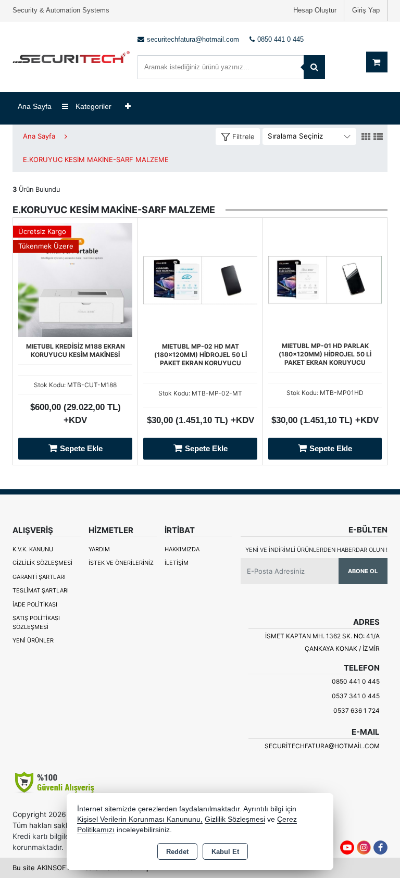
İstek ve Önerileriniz (121, 562)
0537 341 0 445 (356, 696)
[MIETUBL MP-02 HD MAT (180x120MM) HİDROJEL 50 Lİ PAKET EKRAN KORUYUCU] (200, 279)
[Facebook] (380, 847)
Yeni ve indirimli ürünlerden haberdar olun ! (316, 549)
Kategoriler (92, 106)
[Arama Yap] (314, 67)
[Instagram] (364, 847)
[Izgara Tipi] (366, 137)
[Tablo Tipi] (378, 137)
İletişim (177, 562)
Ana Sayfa (35, 106)
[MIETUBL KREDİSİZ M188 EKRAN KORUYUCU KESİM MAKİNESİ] (75, 279)
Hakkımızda (182, 549)
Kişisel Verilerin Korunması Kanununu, (140, 819)
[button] (238, 136)
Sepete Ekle (81, 448)
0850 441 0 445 (356, 681)
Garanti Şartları (39, 576)
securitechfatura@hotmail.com (322, 746)
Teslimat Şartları (40, 590)
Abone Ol (363, 571)
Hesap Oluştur (314, 10)
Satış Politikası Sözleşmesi (36, 622)
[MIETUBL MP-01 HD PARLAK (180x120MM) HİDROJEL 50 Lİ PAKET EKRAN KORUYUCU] (325, 279)
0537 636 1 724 (356, 710)
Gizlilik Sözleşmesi (42, 562)
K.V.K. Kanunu (32, 549)
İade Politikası (34, 604)
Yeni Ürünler (33, 640)
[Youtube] (347, 847)
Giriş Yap (366, 10)
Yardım (99, 549)
